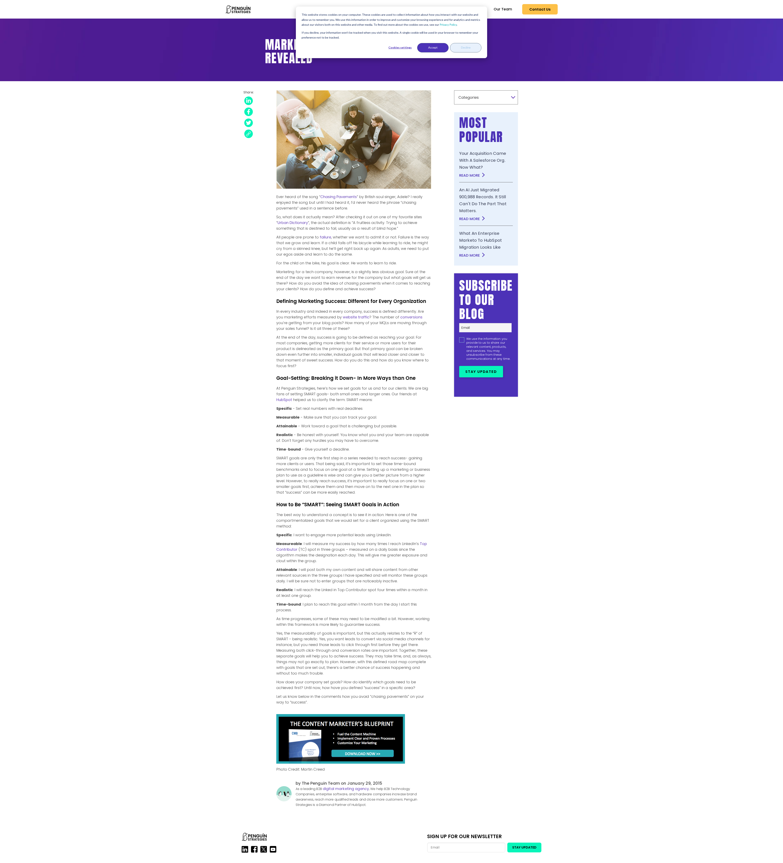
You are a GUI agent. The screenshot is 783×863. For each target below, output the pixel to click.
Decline (466, 47)
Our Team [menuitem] (503, 9)
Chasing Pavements (338, 196)
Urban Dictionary (293, 222)
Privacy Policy (448, 24)
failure (325, 237)
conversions (411, 317)
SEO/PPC (391, 63)
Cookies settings (400, 47)
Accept (433, 47)
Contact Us (540, 9)
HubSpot (284, 399)
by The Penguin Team (318, 783)
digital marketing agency (346, 788)
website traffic (356, 317)
